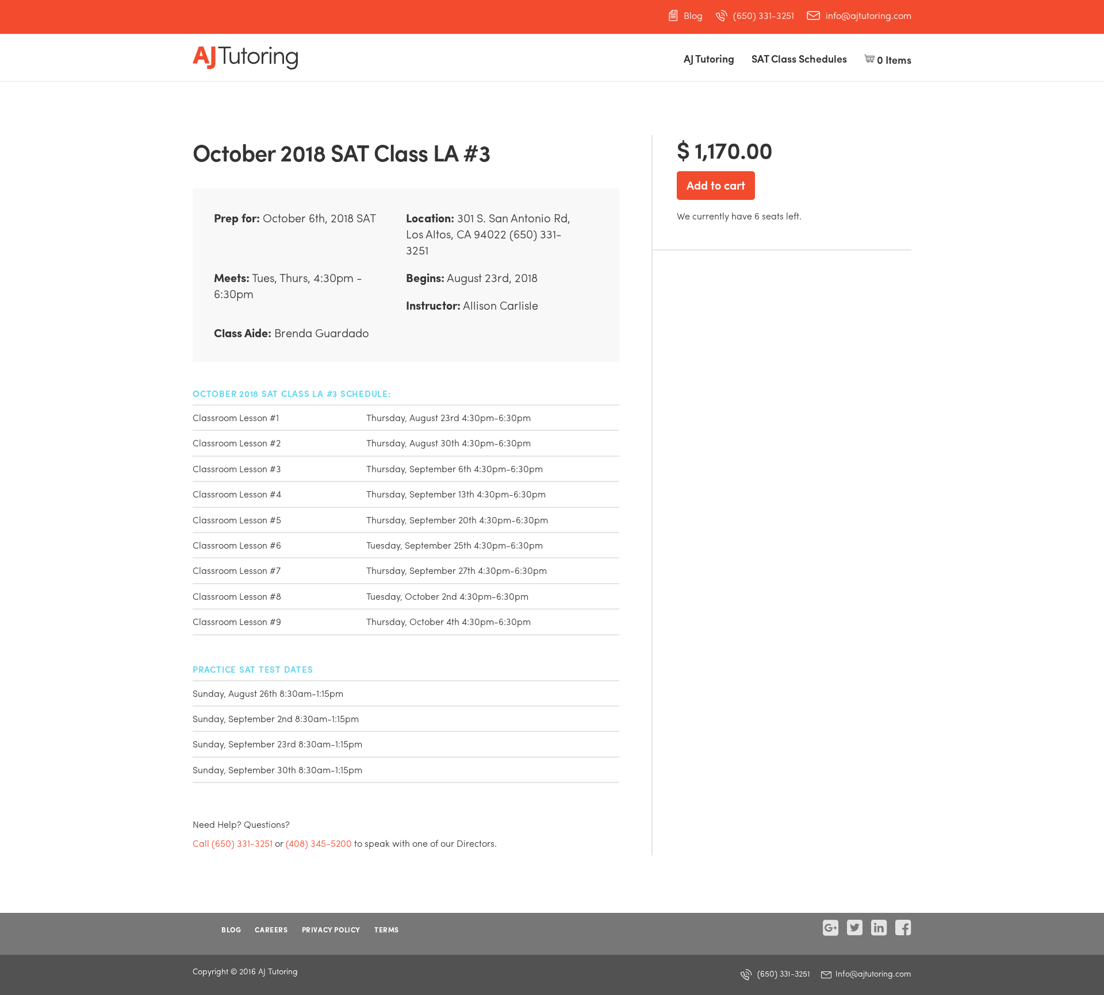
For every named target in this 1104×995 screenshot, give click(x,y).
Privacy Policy (331, 929)
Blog (693, 15)
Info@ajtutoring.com (872, 973)
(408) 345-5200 (319, 843)
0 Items (893, 59)
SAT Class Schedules (799, 58)
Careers (271, 929)
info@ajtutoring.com (868, 15)
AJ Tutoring (709, 58)
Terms (386, 929)
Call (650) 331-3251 (233, 843)
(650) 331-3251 (763, 15)
